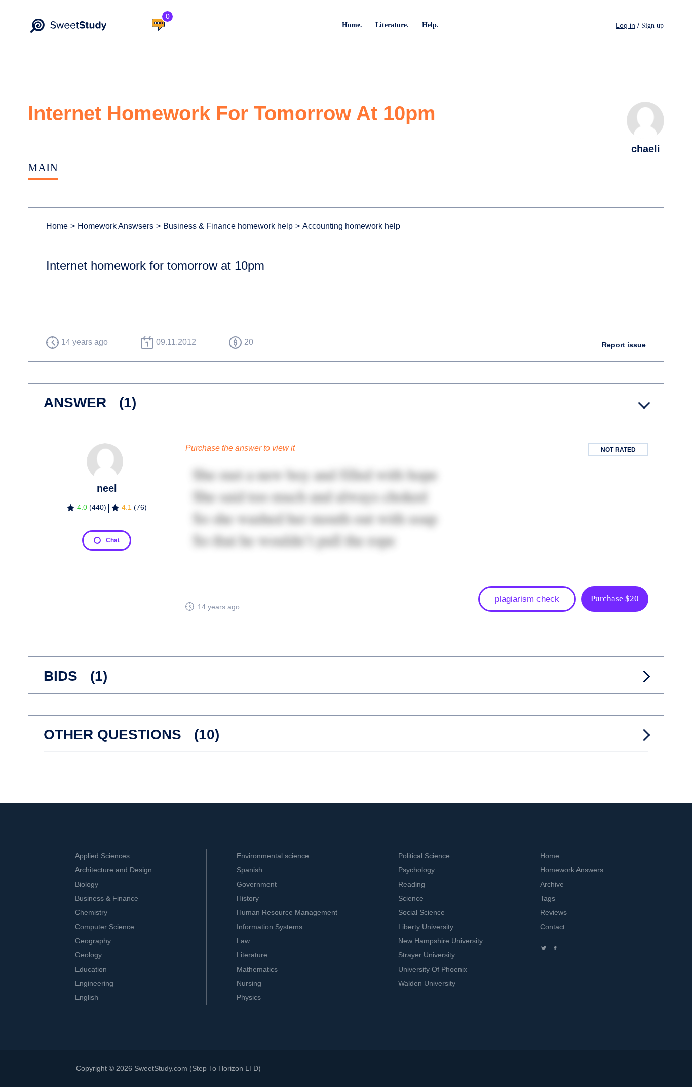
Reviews (553, 912)
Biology (86, 884)
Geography (93, 941)
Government (257, 884)
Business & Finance (106, 898)
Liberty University (425, 927)
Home (57, 226)
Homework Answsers (111, 226)
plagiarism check (527, 599)
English (86, 997)
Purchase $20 (615, 598)
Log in (625, 25)
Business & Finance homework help (224, 226)
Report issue (624, 345)
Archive (552, 884)
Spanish (249, 870)
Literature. (392, 25)
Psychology (416, 870)
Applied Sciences (102, 856)
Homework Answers (571, 870)
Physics (249, 997)
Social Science (421, 912)
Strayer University (426, 955)
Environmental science (273, 856)
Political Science (424, 856)
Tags (547, 898)
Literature (252, 955)
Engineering (94, 983)
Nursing (249, 983)
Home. (352, 25)
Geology (88, 955)
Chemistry (91, 912)
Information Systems (269, 927)
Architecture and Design (113, 870)
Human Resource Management (287, 912)
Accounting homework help (347, 226)
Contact (552, 927)
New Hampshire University (440, 941)
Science (411, 898)
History (248, 898)
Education (91, 969)
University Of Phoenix (432, 969)
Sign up (652, 25)
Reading (411, 884)
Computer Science (104, 927)
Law (243, 941)
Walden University (426, 983)
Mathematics (257, 969)
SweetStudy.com (160, 1068)
